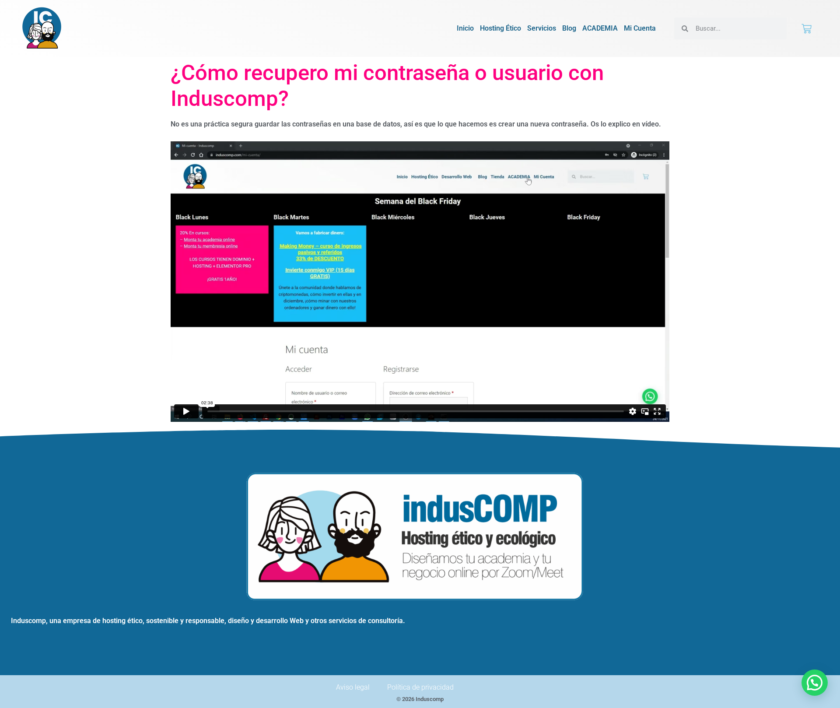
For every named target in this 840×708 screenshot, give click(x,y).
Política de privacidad (420, 687)
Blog (569, 28)
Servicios (541, 28)
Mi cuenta (640, 28)
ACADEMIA (600, 28)
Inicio (465, 28)
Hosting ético (500, 28)
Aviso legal (353, 687)
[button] (815, 682)
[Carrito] (806, 28)
